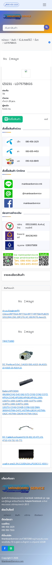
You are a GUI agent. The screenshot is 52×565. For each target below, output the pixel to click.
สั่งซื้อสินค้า (14, 119)
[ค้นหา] (46, 27)
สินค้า (13, 39)
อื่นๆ (37, 39)
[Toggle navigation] (44, 4)
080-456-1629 (12, 5)
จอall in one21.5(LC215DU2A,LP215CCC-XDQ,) (25, 463)
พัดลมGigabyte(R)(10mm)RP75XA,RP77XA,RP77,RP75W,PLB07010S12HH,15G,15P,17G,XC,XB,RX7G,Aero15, (25, 313)
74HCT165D (8, 341)
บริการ (27, 515)
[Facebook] (5, 548)
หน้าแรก (5, 39)
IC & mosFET (25, 39)
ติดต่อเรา (39, 515)
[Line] (11, 548)
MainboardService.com (13, 561)
